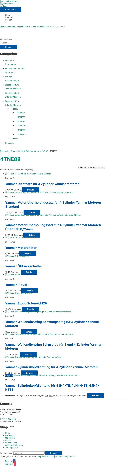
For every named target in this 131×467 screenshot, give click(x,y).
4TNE (15, 109)
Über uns (9, 17)
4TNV (15, 138)
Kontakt (8, 20)
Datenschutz (61, 456)
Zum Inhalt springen (9, 1)
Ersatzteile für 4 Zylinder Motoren (26, 151)
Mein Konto (10, 438)
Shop (7, 15)
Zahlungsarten (11, 447)
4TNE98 (21, 130)
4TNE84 (21, 113)
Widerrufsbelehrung (14, 445)
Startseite (4, 151)
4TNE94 (21, 125)
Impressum (43, 456)
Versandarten (11, 442)
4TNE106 (22, 134)
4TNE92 (21, 121)
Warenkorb (10, 435)
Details (30, 190)
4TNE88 (21, 117)
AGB (52, 456)
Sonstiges (9, 143)
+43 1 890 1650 (9, 419)
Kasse (8, 440)
